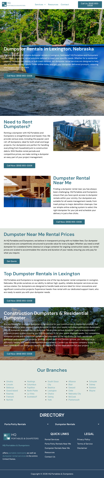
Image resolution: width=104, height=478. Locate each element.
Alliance (72, 381)
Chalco (51, 394)
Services (39, 4)
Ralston (92, 387)
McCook (72, 397)
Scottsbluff (32, 397)
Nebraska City (74, 394)
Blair (70, 384)
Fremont (10, 397)
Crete (70, 390)
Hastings (31, 381)
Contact (65, 4)
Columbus (31, 384)
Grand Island (12, 390)
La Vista (30, 394)
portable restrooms (17, 453)
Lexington (52, 390)
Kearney (10, 394)
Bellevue (10, 387)
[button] (40, 4)
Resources (53, 4)
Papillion (31, 387)
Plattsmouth (74, 400)
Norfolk (9, 400)
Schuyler (93, 381)
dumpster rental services (14, 456)
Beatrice (51, 387)
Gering (51, 397)
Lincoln (9, 384)
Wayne (92, 390)
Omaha (9, 381)
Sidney (92, 384)
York (50, 400)
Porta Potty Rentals (15, 424)
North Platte (32, 390)
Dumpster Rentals (65, 424)
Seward (71, 387)
